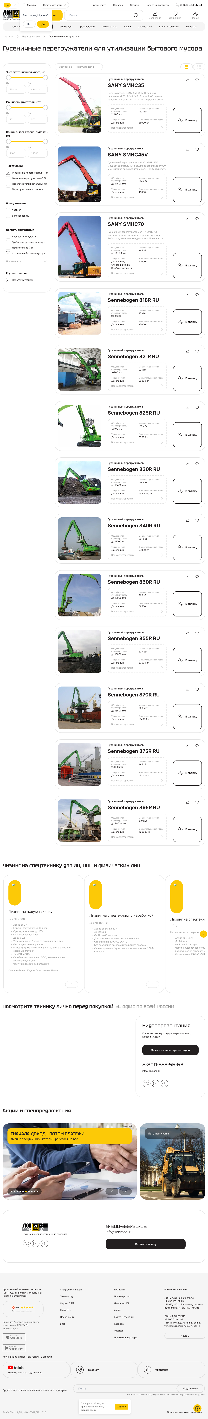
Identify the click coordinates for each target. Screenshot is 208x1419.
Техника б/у (65, 26)
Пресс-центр (99, 5)
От (7, 83)
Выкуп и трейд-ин (169, 26)
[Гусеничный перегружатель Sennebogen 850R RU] (79, 595)
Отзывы (134, 5)
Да (43, 24)
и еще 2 (185, 1335)
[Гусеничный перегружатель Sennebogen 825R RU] (79, 426)
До (29, 83)
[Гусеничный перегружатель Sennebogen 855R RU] (79, 651)
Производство (87, 26)
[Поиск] (135, 15)
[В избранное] (197, 80)
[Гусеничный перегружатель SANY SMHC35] (79, 105)
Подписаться (190, 1388)
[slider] (8, 77)
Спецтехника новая (71, 1289)
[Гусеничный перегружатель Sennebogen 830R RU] (79, 482)
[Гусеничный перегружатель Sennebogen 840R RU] (79, 538)
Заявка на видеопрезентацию (170, 1050)
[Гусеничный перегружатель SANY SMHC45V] (79, 174)
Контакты (191, 26)
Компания (17, 26)
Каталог (9, 36)
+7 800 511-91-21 (173, 1319)
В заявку (191, 120)
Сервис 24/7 (145, 26)
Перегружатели (31, 36)
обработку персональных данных (189, 1394)
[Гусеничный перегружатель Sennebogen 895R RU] (79, 820)
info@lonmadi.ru (151, 1070)
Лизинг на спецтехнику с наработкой (121, 915)
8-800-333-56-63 (191, 5)
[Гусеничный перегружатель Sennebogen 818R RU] (79, 313)
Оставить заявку (145, 1244)
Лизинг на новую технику (30, 911)
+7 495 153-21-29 (174, 1301)
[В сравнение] (187, 80)
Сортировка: (76, 66)
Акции (127, 26)
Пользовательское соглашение (184, 1412)
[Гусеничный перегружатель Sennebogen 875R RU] (79, 764)
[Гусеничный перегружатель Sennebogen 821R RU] (79, 369)
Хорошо (121, 1406)
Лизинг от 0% (109, 26)
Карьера (118, 5)
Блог (62, 1323)
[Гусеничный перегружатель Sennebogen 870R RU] (79, 708)
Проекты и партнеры (157, 5)
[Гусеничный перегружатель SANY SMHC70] (79, 247)
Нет (29, 24)
